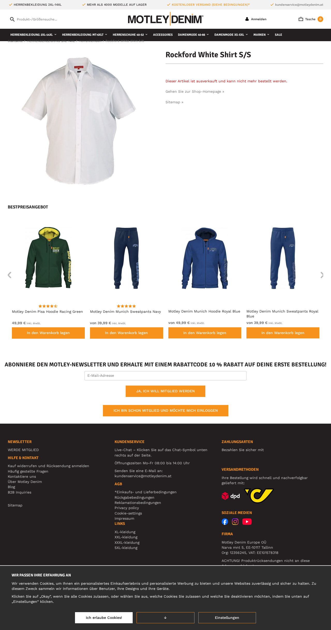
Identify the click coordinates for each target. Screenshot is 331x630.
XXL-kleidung (126, 537)
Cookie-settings (128, 513)
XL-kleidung (125, 532)
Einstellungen (227, 617)
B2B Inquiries (19, 492)
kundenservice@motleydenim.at (299, 4)
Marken (259, 35)
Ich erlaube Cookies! (104, 617)
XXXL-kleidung (127, 542)
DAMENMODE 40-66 (191, 35)
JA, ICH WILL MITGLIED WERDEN (165, 391)
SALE (278, 35)
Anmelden (258, 19)
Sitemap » (174, 102)
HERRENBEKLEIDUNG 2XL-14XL (31, 35)
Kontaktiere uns (22, 476)
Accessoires (163, 35)
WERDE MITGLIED (23, 450)
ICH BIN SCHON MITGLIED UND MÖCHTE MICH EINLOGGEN (166, 410)
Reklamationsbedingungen (138, 503)
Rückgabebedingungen (134, 497)
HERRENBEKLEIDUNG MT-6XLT (82, 35)
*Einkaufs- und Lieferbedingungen (146, 492)
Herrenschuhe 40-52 (128, 35)
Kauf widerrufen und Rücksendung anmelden (48, 466)
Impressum (124, 518)
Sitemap (15, 505)
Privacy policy (127, 508)
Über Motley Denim (25, 482)
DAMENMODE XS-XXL (229, 35)
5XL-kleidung (126, 548)
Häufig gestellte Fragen (28, 471)
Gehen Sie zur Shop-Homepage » (195, 91)
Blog (11, 487)
